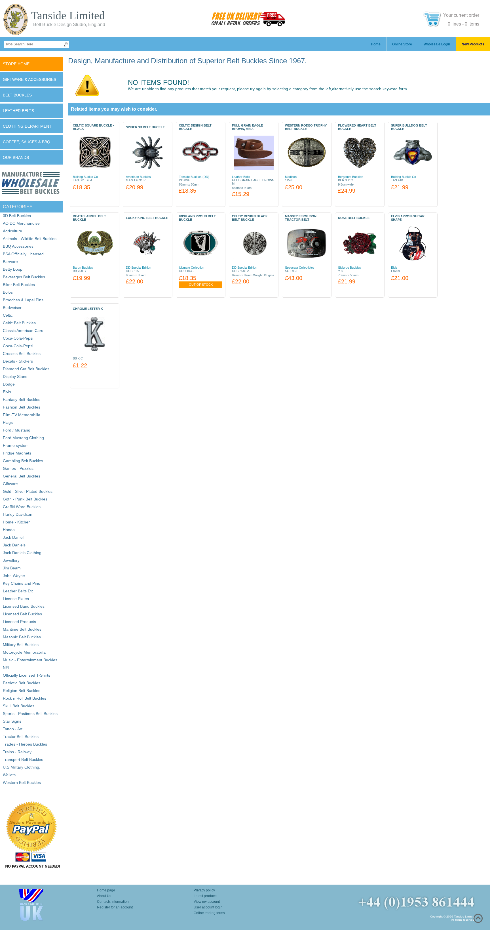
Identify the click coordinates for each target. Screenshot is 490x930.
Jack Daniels (14, 545)
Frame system (16, 445)
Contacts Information (113, 902)
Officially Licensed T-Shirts (26, 675)
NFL (6, 667)
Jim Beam (12, 568)
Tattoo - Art (12, 729)
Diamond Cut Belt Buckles (26, 369)
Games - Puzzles (18, 468)
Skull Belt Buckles (18, 706)
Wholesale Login (437, 44)
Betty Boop (12, 269)
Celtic (8, 315)
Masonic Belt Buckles (22, 637)
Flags (8, 422)
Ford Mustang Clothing (23, 437)
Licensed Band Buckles (24, 606)
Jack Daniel (13, 537)
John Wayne (14, 575)
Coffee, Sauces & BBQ (26, 142)
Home (376, 44)
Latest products (205, 896)
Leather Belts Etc (18, 591)
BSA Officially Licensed (23, 254)
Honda (9, 529)
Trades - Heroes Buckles (25, 744)
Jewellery (11, 560)
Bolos (8, 292)
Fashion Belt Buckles (21, 407)
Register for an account (115, 907)
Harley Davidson (17, 514)
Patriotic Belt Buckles (21, 683)
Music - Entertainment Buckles (30, 660)
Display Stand (15, 376)
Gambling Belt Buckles (23, 460)
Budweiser (12, 307)
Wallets (9, 775)
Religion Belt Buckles (21, 690)
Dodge (9, 384)
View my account (207, 902)
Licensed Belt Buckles (22, 614)
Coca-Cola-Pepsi (18, 338)
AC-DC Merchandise (21, 223)
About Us (104, 896)
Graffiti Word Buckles (22, 506)
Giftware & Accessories (29, 79)
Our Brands (16, 157)
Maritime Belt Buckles (22, 629)
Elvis (7, 392)
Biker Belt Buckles (19, 284)
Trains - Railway (17, 752)
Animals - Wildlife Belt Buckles (29, 238)
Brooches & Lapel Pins (23, 300)
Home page (106, 890)
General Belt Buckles (21, 476)
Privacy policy (204, 890)
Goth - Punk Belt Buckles (25, 499)
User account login (208, 907)
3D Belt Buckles (17, 215)
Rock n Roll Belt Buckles (24, 698)
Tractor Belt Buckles (21, 736)
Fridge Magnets (17, 453)
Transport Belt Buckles (23, 759)
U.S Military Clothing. (21, 767)
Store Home (16, 64)
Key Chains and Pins (21, 583)
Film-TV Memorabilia (21, 415)
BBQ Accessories (18, 246)
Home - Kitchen (17, 522)
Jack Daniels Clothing (22, 552)
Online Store (402, 44)
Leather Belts (18, 110)
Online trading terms (209, 913)
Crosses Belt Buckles (22, 353)
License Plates (16, 598)
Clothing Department (27, 126)
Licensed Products (19, 621)
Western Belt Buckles (22, 782)
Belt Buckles (17, 95)
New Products (473, 44)
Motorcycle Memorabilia (24, 652)
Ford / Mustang (16, 430)
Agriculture (12, 231)
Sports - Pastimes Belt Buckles (30, 713)
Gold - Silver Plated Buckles (27, 491)
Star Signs (12, 721)
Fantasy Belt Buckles (21, 399)
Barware (10, 261)
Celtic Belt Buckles (19, 323)
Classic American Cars (23, 330)
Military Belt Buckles (21, 644)
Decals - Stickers (18, 361)
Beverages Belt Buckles (24, 277)
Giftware (10, 483)
